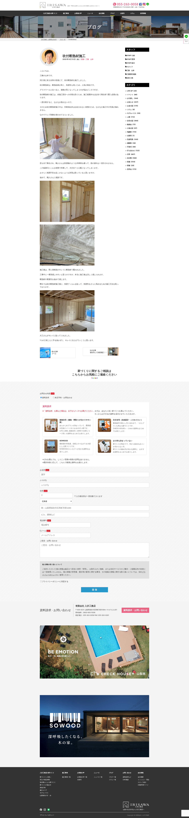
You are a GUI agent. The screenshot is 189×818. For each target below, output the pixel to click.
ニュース (90, 13)
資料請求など (127, 777)
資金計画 (43, 787)
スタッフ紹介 (142, 782)
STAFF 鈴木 (131, 63)
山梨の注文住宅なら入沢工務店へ (133, 809)
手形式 (129, 147)
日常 (128, 154)
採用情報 (143, 13)
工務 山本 (89, 59)
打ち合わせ (131, 150)
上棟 (128, 117)
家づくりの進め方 (45, 785)
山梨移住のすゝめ (45, 795)
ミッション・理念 (143, 779)
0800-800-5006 (89, 612)
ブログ (112, 13)
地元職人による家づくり (47, 782)
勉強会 (129, 124)
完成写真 (130, 139)
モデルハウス (131, 113)
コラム (132, 13)
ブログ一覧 (63, 39)
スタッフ (130, 67)
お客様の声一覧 (82, 777)
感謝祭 (129, 143)
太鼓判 (122, 13)
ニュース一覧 (98, 777)
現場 (82, 59)
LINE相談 (126, 779)
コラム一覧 (112, 779)
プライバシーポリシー (47, 815)
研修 (128, 165)
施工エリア (43, 790)
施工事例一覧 (66, 777)
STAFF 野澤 (131, 59)
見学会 (129, 169)
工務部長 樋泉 (131, 74)
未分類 (129, 158)
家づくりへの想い (45, 777)
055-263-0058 (88, 615)
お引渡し (130, 98)
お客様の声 (78, 13)
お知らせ (130, 102)
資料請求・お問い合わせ (135, 610)
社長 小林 (130, 78)
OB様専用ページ (143, 785)
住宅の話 (130, 121)
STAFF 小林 (131, 55)
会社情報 (101, 13)
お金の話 (130, 106)
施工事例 (66, 13)
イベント (130, 94)
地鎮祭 (129, 132)
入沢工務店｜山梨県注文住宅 (49, 39)
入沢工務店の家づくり (50, 13)
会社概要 (141, 777)
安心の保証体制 (45, 779)
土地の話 (130, 128)
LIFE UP (130, 91)
